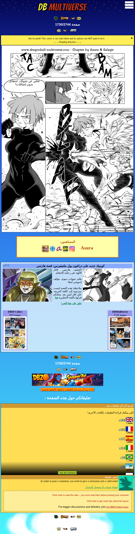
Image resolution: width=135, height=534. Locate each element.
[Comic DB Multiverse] (45, 248)
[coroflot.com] (52, 248)
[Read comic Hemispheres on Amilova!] (59, 248)
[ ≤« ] (72, 18)
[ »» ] (59, 31)
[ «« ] (78, 18)
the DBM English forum (117, 507)
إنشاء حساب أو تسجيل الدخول (101, 487)
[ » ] (73, 30)
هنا (56, 297)
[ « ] (64, 18)
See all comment (67, 473)
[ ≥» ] (65, 31)
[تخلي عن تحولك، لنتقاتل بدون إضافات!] (67, 231)
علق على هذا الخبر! (71, 303)
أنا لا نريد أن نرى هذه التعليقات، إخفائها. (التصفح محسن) (67, 389)
